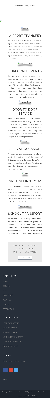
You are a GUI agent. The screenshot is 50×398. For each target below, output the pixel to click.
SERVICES (6, 286)
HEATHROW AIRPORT (11, 323)
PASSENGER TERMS (10, 346)
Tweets (5, 379)
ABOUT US (7, 300)
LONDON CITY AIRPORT (12, 342)
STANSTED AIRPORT (10, 332)
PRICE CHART (8, 295)
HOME (5, 281)
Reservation (25, 257)
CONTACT (7, 304)
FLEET (5, 291)
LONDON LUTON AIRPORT (13, 337)
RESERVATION (8, 309)
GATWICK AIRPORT (10, 328)
